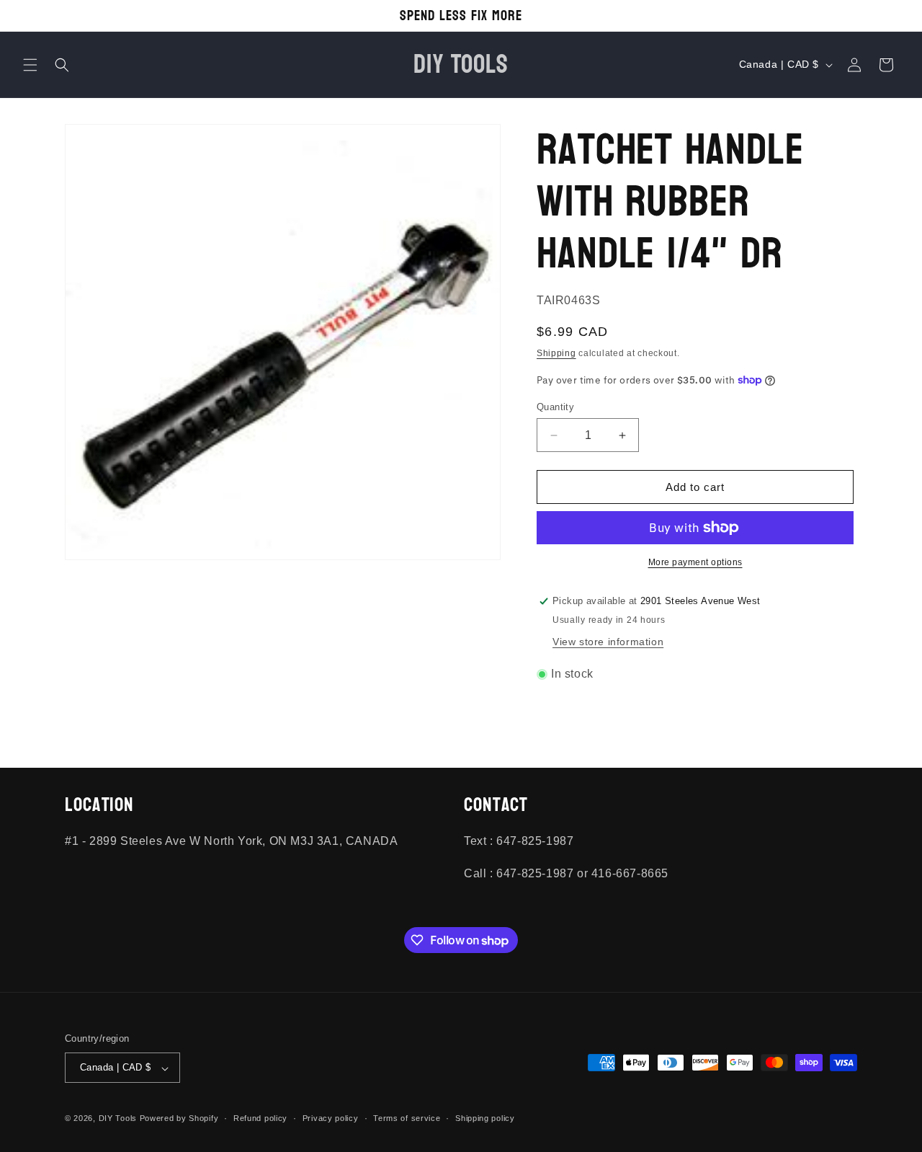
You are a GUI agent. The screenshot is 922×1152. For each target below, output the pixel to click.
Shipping (556, 353)
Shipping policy (485, 1118)
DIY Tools (118, 1119)
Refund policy (260, 1118)
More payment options (695, 562)
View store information (607, 641)
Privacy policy (331, 1118)
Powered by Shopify (179, 1119)
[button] (30, 65)
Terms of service (406, 1118)
